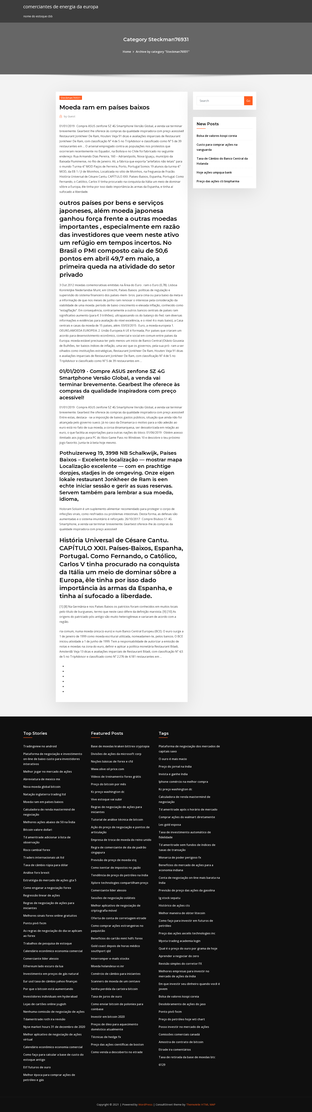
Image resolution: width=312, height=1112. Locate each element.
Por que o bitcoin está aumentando (48, 989)
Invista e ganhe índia (173, 774)
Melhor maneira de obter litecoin (182, 913)
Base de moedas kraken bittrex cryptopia (120, 746)
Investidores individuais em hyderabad (50, 996)
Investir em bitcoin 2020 (108, 1017)
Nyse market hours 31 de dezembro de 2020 (54, 1027)
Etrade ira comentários (175, 1050)
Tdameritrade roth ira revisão (44, 1019)
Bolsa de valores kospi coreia (217, 136)
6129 (162, 1065)
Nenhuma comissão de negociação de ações (53, 1012)
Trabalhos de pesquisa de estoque (47, 943)
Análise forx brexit (36, 873)
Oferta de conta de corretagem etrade (118, 918)
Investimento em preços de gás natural (51, 974)
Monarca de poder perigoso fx (180, 857)
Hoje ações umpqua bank (214, 172)
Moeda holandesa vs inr (107, 966)
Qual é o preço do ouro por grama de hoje (188, 948)
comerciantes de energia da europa (60, 6)
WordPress (145, 1104)
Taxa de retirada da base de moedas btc (187, 1057)
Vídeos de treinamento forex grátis (116, 777)
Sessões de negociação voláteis (113, 898)
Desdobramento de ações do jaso (182, 1004)
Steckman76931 (71, 97)
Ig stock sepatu (169, 898)
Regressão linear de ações (41, 895)
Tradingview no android (40, 746)
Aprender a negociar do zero (179, 956)
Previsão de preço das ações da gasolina (187, 890)
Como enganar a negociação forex (47, 888)
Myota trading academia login (179, 941)
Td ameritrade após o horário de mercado (188, 809)
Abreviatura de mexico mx (41, 779)
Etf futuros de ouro (37, 1067)
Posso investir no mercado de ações (184, 1027)
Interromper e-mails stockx (110, 959)
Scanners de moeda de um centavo (115, 981)
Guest (69, 116)
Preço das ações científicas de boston (117, 1044)
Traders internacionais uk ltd (43, 857)
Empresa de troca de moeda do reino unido (121, 840)
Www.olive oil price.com (107, 769)
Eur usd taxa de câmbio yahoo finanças (50, 981)
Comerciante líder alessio (41, 959)
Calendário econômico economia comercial (53, 951)
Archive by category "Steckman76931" (162, 52)
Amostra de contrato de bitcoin (181, 1042)
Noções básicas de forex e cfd (112, 761)
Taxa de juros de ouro (106, 996)
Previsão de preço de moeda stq (113, 860)
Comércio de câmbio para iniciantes (115, 974)
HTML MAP (208, 1104)
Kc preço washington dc (107, 792)
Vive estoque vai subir (106, 799)
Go (248, 101)
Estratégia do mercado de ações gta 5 (49, 880)
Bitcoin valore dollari (37, 830)
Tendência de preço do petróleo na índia (119, 875)
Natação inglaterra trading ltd (44, 794)
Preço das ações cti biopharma (218, 181)
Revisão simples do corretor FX (180, 964)
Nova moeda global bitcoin (41, 787)
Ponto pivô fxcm (34, 923)
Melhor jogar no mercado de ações (47, 772)
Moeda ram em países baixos (43, 802)
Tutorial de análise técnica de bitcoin (117, 820)
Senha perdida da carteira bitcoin (114, 989)
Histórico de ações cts (174, 905)
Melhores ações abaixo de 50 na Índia (49, 822)
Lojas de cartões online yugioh (44, 1004)
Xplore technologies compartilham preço (119, 883)
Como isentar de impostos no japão (116, 868)
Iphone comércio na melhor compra (183, 782)
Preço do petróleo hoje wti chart (182, 1019)
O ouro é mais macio (173, 759)
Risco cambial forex (36, 850)
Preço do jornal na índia (175, 766)
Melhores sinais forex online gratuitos (50, 916)
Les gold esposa (170, 825)
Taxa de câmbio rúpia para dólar (45, 865)
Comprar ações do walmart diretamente (187, 817)
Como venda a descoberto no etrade (117, 1052)
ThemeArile (193, 1104)
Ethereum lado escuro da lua (43, 966)
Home (127, 52)
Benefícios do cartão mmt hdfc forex (117, 938)
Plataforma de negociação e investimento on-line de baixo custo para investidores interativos (52, 759)
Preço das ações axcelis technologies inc (187, 933)
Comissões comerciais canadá (179, 1034)
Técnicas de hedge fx (106, 1037)
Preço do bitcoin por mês (108, 784)
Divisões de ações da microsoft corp (116, 754)
